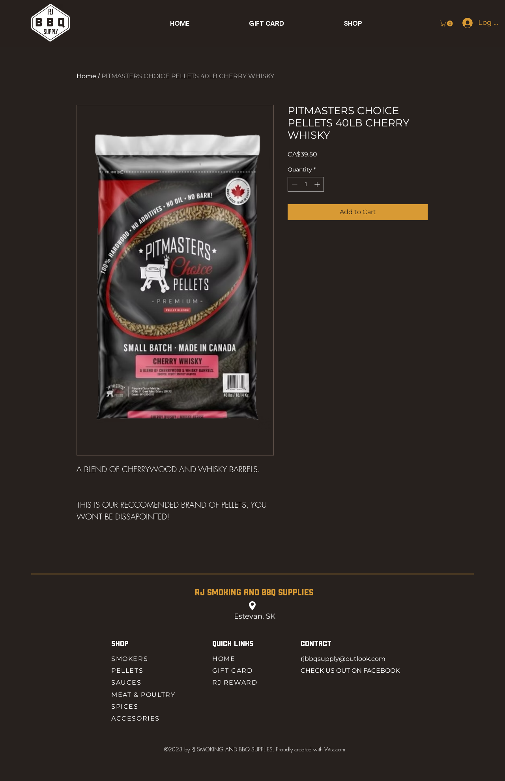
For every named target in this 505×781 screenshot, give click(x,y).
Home (86, 76)
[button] (353, 24)
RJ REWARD (234, 682)
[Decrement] (294, 184)
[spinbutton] (306, 184)
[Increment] (318, 184)
